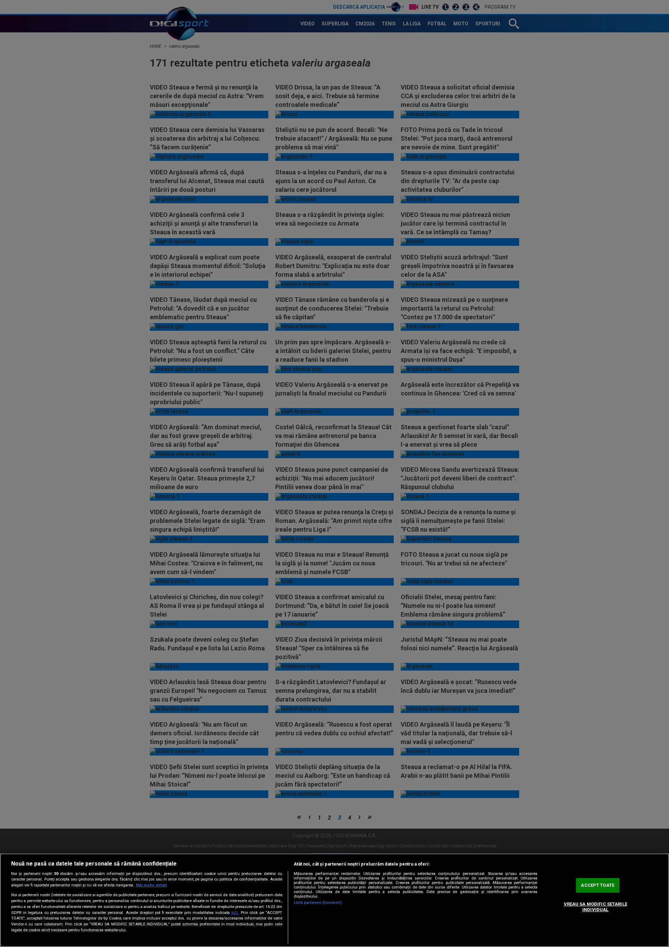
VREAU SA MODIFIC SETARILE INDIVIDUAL (595, 906)
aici (234, 912)
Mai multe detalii (151, 885)
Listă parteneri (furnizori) (318, 902)
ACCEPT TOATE (597, 885)
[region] (334, 900)
